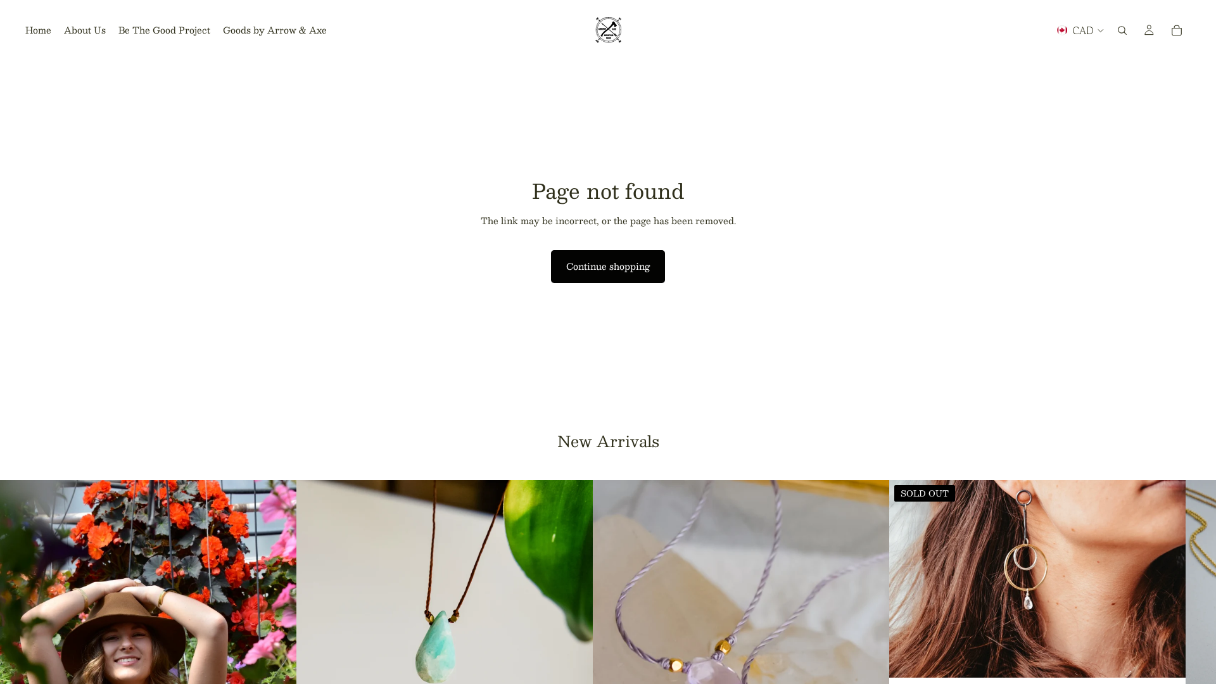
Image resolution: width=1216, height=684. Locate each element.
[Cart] (1177, 30)
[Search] (1122, 30)
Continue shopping (608, 266)
